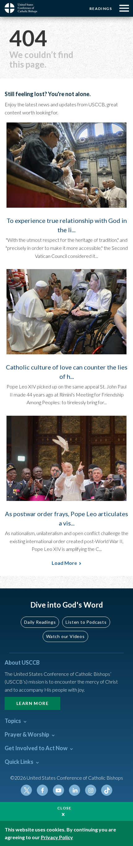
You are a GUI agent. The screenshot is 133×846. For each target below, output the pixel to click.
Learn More (32, 703)
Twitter (26, 790)
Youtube (58, 790)
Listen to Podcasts (86, 622)
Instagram (90, 790)
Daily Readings (40, 622)
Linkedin (74, 790)
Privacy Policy (57, 837)
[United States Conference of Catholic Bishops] (23, 8)
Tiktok (106, 790)
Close (64, 808)
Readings (100, 8)
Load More (64, 563)
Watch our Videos (65, 636)
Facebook (42, 790)
